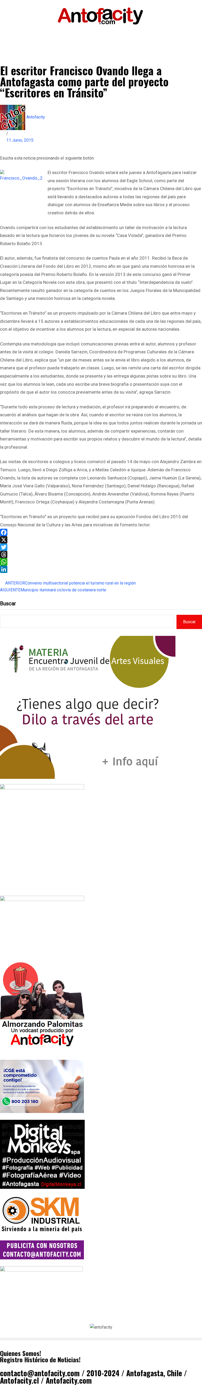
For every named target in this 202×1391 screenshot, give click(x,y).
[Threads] (101, 554)
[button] (101, 1339)
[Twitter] (101, 547)
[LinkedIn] (101, 569)
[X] (101, 539)
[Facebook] (101, 532)
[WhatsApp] (101, 562)
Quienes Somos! (20, 1353)
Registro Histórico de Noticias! (40, 1359)
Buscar (8, 603)
